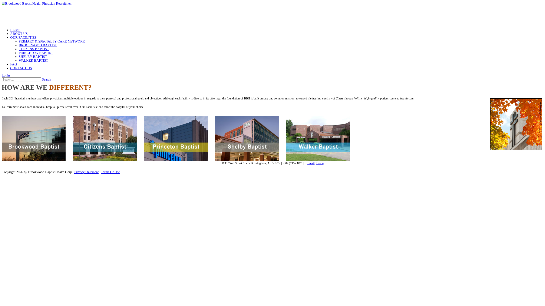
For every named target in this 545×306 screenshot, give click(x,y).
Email (311, 163)
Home (320, 163)
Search (46, 79)
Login (6, 75)
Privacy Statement (86, 172)
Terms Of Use (110, 172)
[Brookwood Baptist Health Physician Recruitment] (37, 3)
